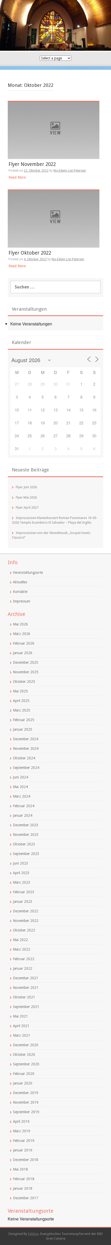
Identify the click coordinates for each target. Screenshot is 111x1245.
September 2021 (26, 1007)
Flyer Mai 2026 (26, 497)
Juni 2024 (20, 777)
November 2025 (25, 672)
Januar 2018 (22, 1188)
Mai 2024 (20, 787)
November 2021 (25, 988)
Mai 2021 (20, 1016)
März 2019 (21, 1131)
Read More (17, 177)
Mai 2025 (20, 691)
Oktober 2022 (24, 930)
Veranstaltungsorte (28, 572)
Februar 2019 (23, 1141)
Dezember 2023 (25, 825)
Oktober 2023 (24, 844)
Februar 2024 (23, 806)
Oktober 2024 (24, 758)
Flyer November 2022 (32, 164)
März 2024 (21, 796)
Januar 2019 (22, 1150)
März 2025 (21, 710)
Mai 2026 (20, 624)
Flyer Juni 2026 (26, 487)
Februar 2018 (23, 1179)
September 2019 (26, 1112)
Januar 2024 (22, 815)
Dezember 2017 (25, 1198)
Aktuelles (20, 582)
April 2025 (21, 701)
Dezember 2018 (25, 1160)
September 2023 (26, 854)
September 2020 (26, 1064)
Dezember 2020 (25, 1045)
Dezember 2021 (25, 978)
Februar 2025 (23, 720)
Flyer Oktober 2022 (30, 253)
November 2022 (25, 921)
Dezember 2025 (25, 662)
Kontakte (20, 592)
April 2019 (21, 1121)
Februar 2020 (23, 1074)
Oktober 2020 (24, 1054)
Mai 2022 (20, 940)
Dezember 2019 (25, 1093)
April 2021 (21, 1026)
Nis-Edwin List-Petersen (69, 170)
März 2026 (21, 634)
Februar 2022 (23, 959)
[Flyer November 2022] (53, 130)
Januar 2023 (22, 901)
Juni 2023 (20, 863)
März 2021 (21, 1035)
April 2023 (21, 873)
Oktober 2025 (24, 681)
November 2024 (25, 748)
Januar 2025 (22, 729)
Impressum (21, 601)
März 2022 (21, 949)
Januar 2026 (22, 653)
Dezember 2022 (25, 911)
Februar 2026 (23, 643)
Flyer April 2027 (27, 507)
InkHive (33, 1234)
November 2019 (25, 1102)
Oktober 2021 (24, 997)
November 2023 (25, 834)
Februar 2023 (23, 892)
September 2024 (26, 768)
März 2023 (21, 882)
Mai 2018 (20, 1169)
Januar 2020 (22, 1083)
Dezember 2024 (25, 739)
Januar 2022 (22, 968)
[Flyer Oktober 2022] (53, 219)
